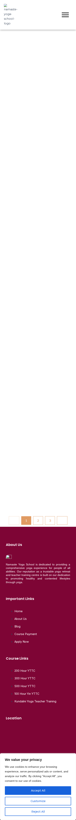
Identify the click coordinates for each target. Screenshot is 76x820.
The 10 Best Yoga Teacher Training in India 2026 (31, 344)
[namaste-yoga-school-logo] (11, 15)
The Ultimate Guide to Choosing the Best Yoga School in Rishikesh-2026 (35, 58)
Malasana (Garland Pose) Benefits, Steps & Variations (37, 436)
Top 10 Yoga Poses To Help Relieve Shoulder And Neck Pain (34, 158)
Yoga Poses (23, 144)
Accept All (38, 790)
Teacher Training (18, 40)
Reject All (38, 811)
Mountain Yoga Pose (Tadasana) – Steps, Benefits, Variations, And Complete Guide (37, 249)
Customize (38, 801)
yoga (39, 40)
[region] (38, 786)
